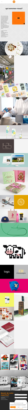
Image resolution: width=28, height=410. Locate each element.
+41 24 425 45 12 (3, 397)
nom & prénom (17, 393)
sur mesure (7, 201)
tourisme (21, 201)
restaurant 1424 (7, 146)
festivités (14, 180)
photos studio (14, 48)
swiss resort (21, 306)
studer (7, 299)
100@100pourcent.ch (3, 398)
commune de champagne (21, 271)
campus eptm (14, 362)
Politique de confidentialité (4, 399)
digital (14, 159)
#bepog (14, 383)
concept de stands (7, 69)
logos (7, 271)
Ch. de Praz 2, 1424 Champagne (5, 396)
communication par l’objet (14, 215)
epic (14, 132)
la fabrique (7, 313)
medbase (14, 285)
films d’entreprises (14, 229)
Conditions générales (20, 408)
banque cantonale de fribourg (14, 250)
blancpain (7, 334)
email (15, 396)
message (16, 399)
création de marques (14, 90)
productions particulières (14, 111)
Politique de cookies (16, 408)
